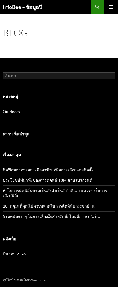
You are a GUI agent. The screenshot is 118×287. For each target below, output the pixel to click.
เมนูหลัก (111, 7)
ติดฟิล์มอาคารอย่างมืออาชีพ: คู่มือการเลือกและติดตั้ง (48, 169)
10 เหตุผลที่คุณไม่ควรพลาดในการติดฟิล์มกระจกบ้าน (49, 205)
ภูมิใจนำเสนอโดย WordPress (24, 280)
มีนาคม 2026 (14, 253)
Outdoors (11, 111)
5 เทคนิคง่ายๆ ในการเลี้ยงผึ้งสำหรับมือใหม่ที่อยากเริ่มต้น (51, 216)
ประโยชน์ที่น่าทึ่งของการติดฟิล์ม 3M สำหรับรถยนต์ (47, 180)
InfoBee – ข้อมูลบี (22, 7)
